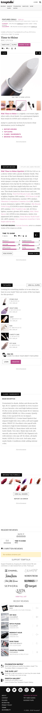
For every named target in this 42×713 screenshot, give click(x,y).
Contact (5, 698)
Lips (25, 32)
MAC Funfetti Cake (18, 209)
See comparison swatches (25, 219)
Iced (10, 326)
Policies (4, 700)
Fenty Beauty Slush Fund (29, 216)
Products (11, 32)
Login (36, 2)
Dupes (14, 45)
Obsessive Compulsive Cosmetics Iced (15, 201)
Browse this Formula (13, 137)
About (4, 695)
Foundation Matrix (17, 7)
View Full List (21, 597)
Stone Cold (13, 299)
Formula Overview (22, 225)
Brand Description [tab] (8, 399)
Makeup (19, 32)
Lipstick (31, 32)
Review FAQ (5, 703)
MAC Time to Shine (9, 113)
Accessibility (6, 710)
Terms (4, 707)
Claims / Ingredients (12, 134)
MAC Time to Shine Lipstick (12, 171)
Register (15, 362)
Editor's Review (10, 129)
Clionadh (5, 23)
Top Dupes (8, 132)
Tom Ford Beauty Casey (22, 194)
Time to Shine (9, 37)
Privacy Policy (7, 705)
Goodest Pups (28, 700)
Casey (11, 317)
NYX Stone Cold (32, 196)
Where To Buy (34, 253)
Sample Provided (35, 167)
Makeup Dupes (9, 7)
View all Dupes (34, 285)
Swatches (25, 6)
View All (21, 19)
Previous (36, 53)
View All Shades (21, 494)
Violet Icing (13, 308)
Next (39, 53)
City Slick (12, 343)
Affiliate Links (25, 167)
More (31, 6)
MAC (3, 40)
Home (3, 32)
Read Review (7, 253)
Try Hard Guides (29, 698)
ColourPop (5, 26)
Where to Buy (24, 45)
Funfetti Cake (14, 334)
